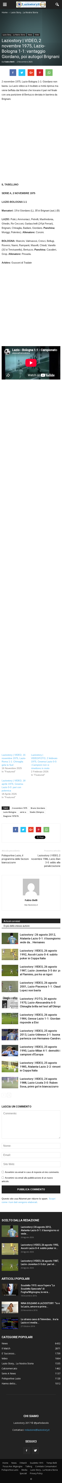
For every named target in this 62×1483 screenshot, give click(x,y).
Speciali (23, 1473)
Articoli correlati (12, 921)
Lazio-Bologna (9, 812)
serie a (23, 812)
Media (24, 1469)
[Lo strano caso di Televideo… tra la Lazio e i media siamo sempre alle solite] (10, 1323)
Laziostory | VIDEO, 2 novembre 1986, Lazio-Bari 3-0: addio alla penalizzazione (45, 861)
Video (37, 35)
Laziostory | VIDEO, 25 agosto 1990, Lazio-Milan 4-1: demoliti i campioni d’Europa (40, 1050)
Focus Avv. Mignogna (12, 1466)
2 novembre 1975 (19, 808)
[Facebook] (26, 1450)
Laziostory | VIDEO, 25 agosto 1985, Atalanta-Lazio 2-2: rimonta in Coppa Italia (41, 1066)
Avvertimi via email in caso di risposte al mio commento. (32, 1172)
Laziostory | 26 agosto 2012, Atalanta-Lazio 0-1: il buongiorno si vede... (40, 1230)
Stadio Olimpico (37, 812)
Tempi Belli (51, 1462)
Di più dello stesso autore (17, 926)
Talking (28, 1466)
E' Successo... (9, 1353)
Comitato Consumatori (46, 1466)
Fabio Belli (9, 61)
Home (5, 1462)
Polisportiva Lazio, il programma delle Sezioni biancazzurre (15, 859)
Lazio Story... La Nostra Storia (14, 35)
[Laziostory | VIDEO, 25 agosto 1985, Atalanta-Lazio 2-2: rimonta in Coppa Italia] (10, 1066)
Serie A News (9, 1373)
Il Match (6, 1348)
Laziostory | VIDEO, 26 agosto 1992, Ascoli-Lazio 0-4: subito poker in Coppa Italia (39, 954)
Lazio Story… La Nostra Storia (44, 1469)
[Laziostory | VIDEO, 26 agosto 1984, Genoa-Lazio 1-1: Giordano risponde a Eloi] (10, 1018)
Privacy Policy (36, 1473)
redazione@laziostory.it (37, 1429)
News (30, 35)
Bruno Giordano (38, 808)
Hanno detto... (9, 1383)
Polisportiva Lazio (11, 1378)
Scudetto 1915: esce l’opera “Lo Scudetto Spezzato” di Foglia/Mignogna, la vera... (38, 1288)
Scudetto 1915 (36, 1462)
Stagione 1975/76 (11, 816)
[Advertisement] (31, 145)
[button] (57, 4)
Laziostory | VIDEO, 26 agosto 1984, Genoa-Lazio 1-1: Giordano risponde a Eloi (41, 1018)
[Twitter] (35, 1450)
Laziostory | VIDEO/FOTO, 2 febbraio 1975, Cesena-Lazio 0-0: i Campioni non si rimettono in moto (44, 762)
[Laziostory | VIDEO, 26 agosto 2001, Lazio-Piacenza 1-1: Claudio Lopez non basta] (10, 986)
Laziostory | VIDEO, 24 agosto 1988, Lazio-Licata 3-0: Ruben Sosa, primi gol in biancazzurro (39, 1082)
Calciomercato (9, 1368)
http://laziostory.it (31, 905)
